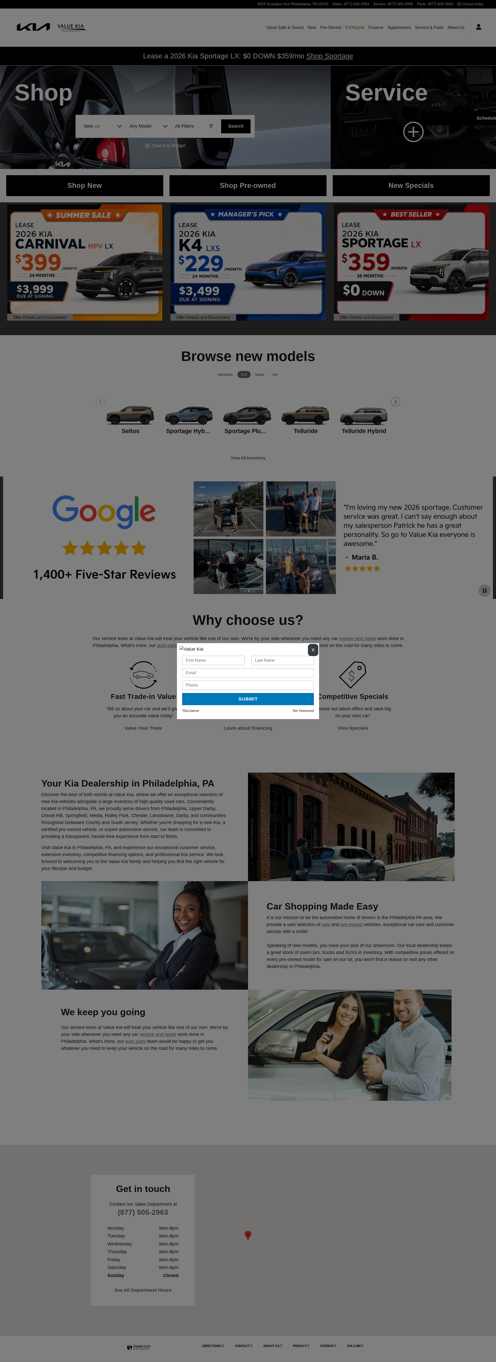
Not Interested (303, 711)
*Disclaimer (190, 711)
